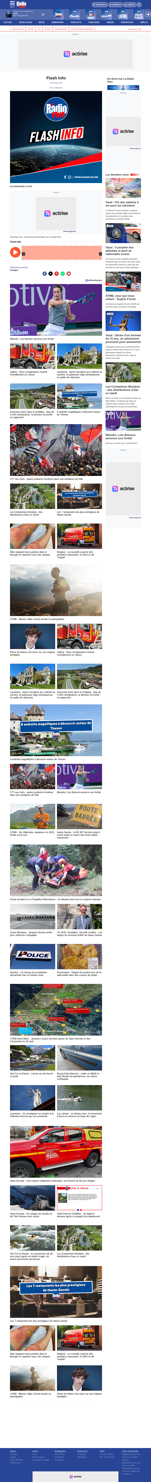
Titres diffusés (16, 1460)
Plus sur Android (107, 1457)
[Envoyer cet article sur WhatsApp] (62, 275)
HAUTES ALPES (61, 29)
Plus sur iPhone (106, 1454)
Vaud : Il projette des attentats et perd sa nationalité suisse (120, 251)
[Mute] (43, 14)
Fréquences (15, 1462)
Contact (13, 1454)
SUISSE (47, 29)
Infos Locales (38, 1457)
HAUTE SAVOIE (18, 29)
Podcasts (76, 22)
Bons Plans (25, 22)
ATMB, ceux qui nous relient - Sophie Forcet (121, 297)
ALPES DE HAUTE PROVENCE (82, 29)
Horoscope (127, 22)
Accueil (8, 22)
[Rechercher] (139, 4)
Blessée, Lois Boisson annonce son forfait (121, 436)
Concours (94, 22)
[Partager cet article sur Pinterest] (56, 275)
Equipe (13, 1457)
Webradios (58, 22)
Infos (42, 22)
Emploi (143, 22)
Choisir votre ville (134, 29)
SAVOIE (31, 29)
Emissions (59, 1457)
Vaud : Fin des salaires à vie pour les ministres (122, 204)
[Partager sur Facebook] (44, 275)
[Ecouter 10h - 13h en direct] (123, 87)
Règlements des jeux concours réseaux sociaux (131, 1457)
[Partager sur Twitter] (50, 275)
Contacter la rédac (40, 1460)
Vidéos (110, 22)
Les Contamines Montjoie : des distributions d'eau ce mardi (123, 390)
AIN (39, 29)
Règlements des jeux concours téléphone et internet (131, 1471)
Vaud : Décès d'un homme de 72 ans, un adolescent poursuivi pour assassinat (123, 338)
